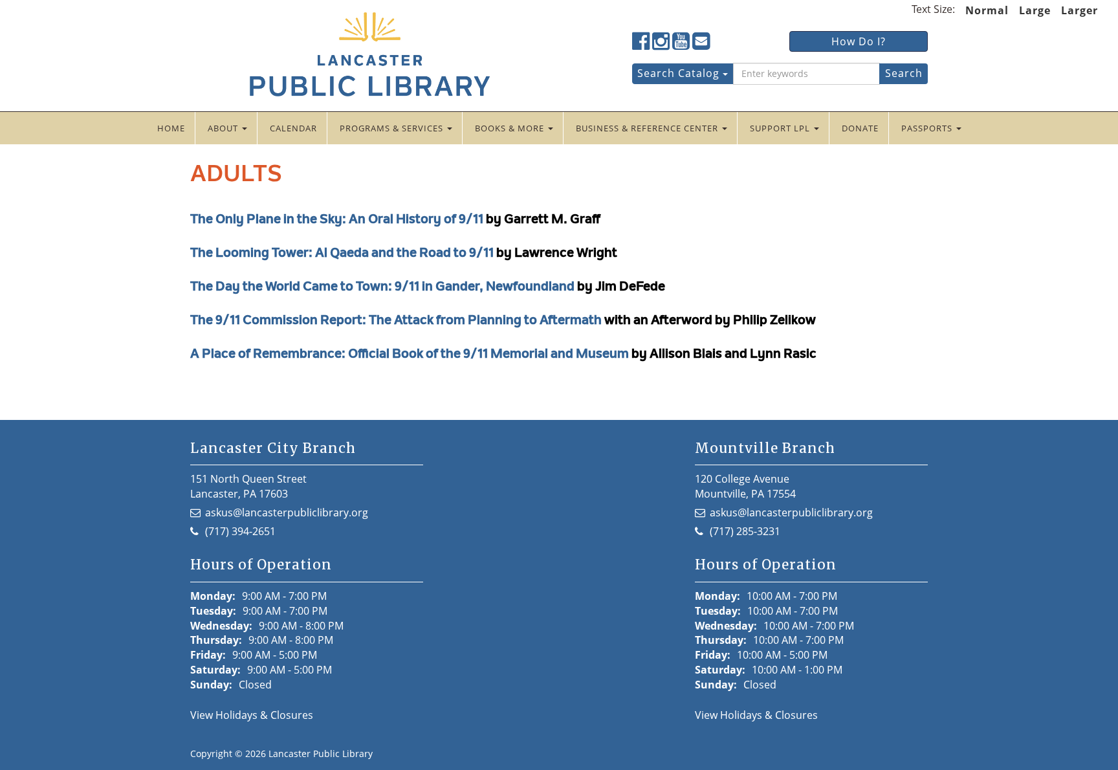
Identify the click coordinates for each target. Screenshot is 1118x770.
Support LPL (781, 128)
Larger (1079, 10)
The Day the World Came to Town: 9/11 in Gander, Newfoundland (382, 287)
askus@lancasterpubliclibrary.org (286, 512)
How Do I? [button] (858, 41)
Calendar (293, 128)
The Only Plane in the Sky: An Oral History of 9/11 (336, 220)
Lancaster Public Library (321, 753)
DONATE (860, 128)
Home (171, 128)
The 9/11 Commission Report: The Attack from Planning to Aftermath (396, 320)
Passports (928, 128)
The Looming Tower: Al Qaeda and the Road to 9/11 (342, 253)
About (224, 128)
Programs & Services (393, 128)
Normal (987, 10)
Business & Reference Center (648, 128)
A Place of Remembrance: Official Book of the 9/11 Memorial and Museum (409, 354)
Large (1035, 10)
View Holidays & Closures (251, 715)
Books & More (511, 128)
